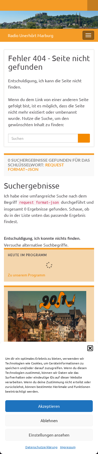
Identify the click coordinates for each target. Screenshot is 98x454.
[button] (90, 348)
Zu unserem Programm (26, 274)
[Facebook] (6, 4)
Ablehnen (49, 420)
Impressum (68, 447)
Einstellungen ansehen (49, 434)
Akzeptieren (49, 406)
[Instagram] (23, 4)
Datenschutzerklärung (41, 447)
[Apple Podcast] (39, 4)
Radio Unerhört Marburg (30, 35)
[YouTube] (31, 4)
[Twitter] (14, 4)
